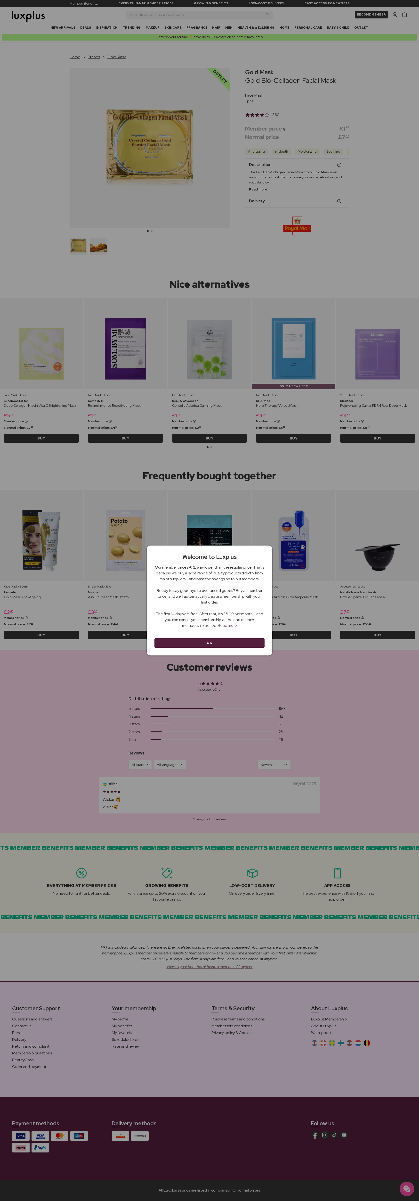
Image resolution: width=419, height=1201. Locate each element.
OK (209, 643)
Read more (227, 625)
